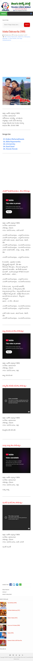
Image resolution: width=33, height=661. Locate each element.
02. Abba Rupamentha (12, 141)
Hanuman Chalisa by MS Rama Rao (15, 640)
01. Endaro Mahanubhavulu (13, 139)
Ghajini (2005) (11, 633)
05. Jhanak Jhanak (10, 149)
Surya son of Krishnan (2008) (14, 625)
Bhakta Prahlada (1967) (12, 618)
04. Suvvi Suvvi (8, 146)
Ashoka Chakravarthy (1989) (13, 31)
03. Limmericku (9, 144)
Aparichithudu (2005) (12, 602)
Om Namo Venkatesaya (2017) (14, 610)
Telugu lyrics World (12, 657)
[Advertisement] (16, 60)
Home (3, 14)
